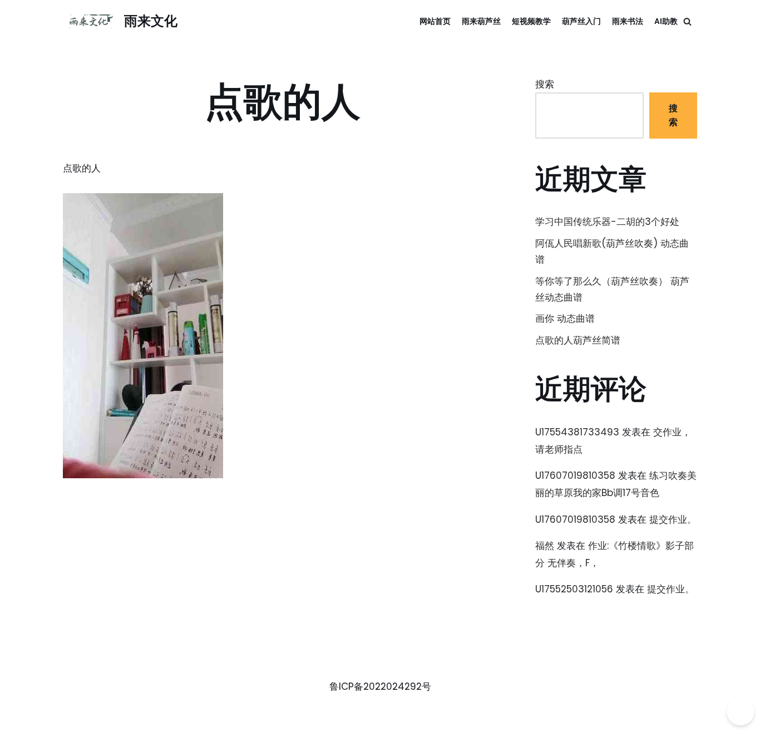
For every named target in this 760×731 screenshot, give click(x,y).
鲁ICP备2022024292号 (380, 686)
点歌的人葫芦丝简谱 (577, 340)
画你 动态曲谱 (565, 318)
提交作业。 (673, 519)
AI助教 (666, 21)
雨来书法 (627, 21)
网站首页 (435, 21)
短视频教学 (531, 21)
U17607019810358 (575, 475)
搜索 (544, 84)
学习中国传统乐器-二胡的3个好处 (607, 221)
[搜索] (687, 21)
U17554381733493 (577, 432)
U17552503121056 (574, 589)
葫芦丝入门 (581, 21)
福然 (544, 545)
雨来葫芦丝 (481, 21)
